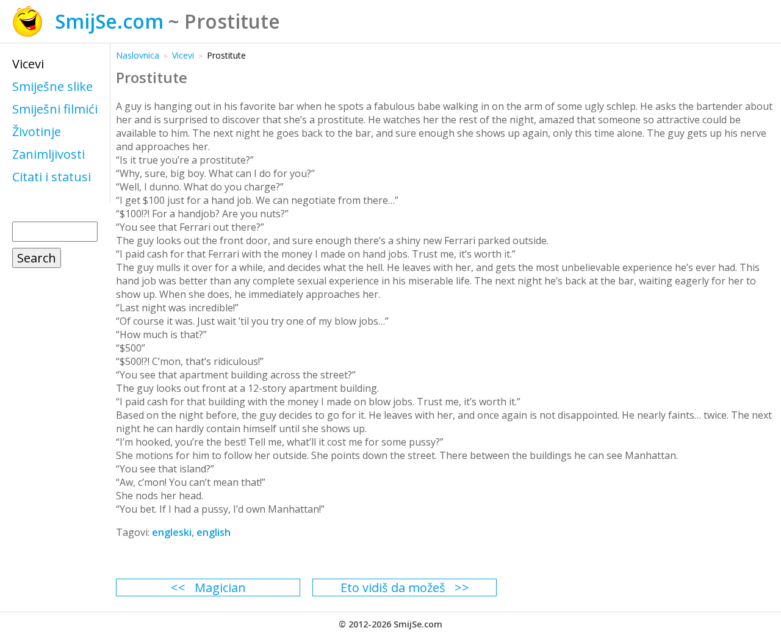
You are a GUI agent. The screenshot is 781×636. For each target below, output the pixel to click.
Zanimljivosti (48, 154)
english (213, 532)
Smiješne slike (52, 86)
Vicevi (28, 64)
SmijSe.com (109, 21)
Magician (220, 587)
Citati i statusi (51, 176)
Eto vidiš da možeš (392, 587)
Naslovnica (137, 55)
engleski (172, 532)
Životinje (36, 131)
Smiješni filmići (55, 109)
